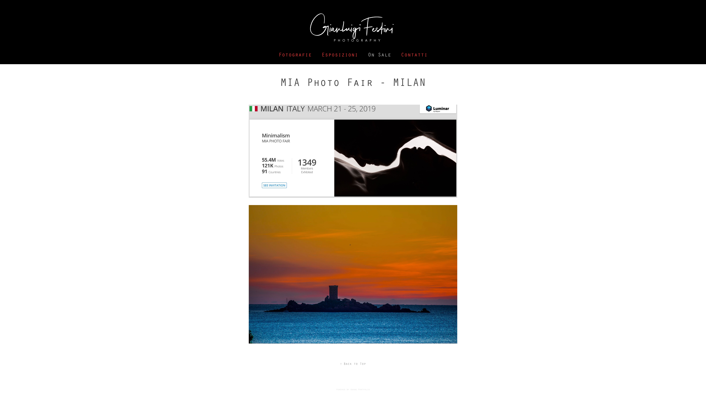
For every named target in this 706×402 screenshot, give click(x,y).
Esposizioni (340, 54)
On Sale (379, 54)
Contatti (414, 54)
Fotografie (295, 54)
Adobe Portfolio (360, 389)
